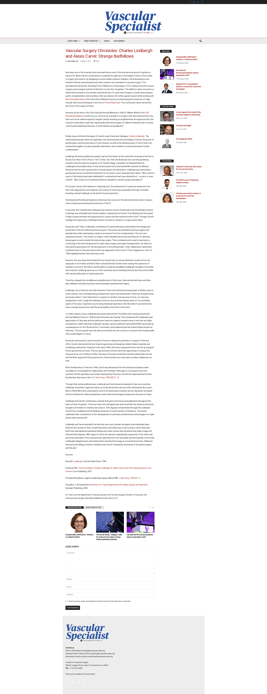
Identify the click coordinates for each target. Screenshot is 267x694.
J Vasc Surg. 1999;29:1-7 (129, 478)
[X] (202, 2)
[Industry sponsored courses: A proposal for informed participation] (167, 197)
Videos (106, 41)
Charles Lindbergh (137, 136)
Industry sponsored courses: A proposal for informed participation (188, 195)
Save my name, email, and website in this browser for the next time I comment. (99, 601)
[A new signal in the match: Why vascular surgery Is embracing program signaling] (167, 116)
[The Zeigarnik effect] (167, 143)
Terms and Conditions (74, 674)
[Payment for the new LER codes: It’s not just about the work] (167, 170)
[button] (200, 41)
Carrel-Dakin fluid (112, 103)
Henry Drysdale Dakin (74, 99)
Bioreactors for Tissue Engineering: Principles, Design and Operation (118, 485)
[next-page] (153, 507)
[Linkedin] (194, 2)
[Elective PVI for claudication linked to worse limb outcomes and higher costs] (167, 88)
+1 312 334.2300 (75, 668)
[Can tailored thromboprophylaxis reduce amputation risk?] (140, 522)
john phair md (73, 61)
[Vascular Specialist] (133, 22)
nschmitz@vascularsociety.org (100, 656)
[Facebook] (190, 2)
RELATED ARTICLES (74, 507)
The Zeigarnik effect (184, 139)
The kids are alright (183, 125)
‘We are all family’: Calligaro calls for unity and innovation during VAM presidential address (109, 537)
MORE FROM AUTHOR (93, 507)
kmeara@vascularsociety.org (93, 651)
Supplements (119, 41)
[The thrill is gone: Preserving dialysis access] (167, 184)
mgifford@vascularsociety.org (102, 654)
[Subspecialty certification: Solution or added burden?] (79, 522)
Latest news (73, 41)
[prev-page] (149, 507)
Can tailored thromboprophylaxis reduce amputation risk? (187, 72)
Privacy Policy (89, 674)
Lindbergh (78, 461)
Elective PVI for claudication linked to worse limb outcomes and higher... (188, 86)
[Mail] (198, 2)
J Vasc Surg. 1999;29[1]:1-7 (106, 377)
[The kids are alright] (167, 129)
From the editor (91, 41)
